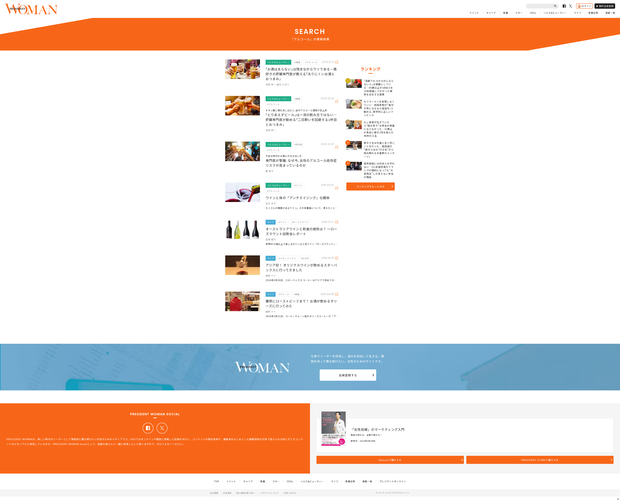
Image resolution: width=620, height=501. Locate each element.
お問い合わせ (290, 492)
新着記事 (593, 12)
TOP (216, 481)
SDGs (533, 12)
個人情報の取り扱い (245, 492)
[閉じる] (618, 499)
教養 (505, 12)
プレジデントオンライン (392, 481)
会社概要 (214, 492)
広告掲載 (227, 492)
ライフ (577, 12)
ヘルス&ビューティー (555, 12)
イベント (474, 12)
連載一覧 (610, 12)
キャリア (491, 12)
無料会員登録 (606, 6)
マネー (519, 12)
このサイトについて (269, 492)
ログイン (586, 6)
